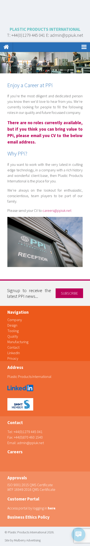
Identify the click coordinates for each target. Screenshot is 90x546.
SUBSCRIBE (69, 293)
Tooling (13, 330)
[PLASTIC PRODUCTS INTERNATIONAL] (45, 13)
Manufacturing (17, 341)
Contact (13, 347)
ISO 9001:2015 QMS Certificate (30, 485)
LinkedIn (13, 353)
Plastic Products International (29, 376)
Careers (15, 451)
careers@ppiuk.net (56, 210)
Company (14, 319)
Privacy (12, 358)
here (51, 508)
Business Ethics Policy (28, 517)
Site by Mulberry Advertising (23, 540)
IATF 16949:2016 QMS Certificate (31, 489)
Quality (12, 336)
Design (12, 325)
